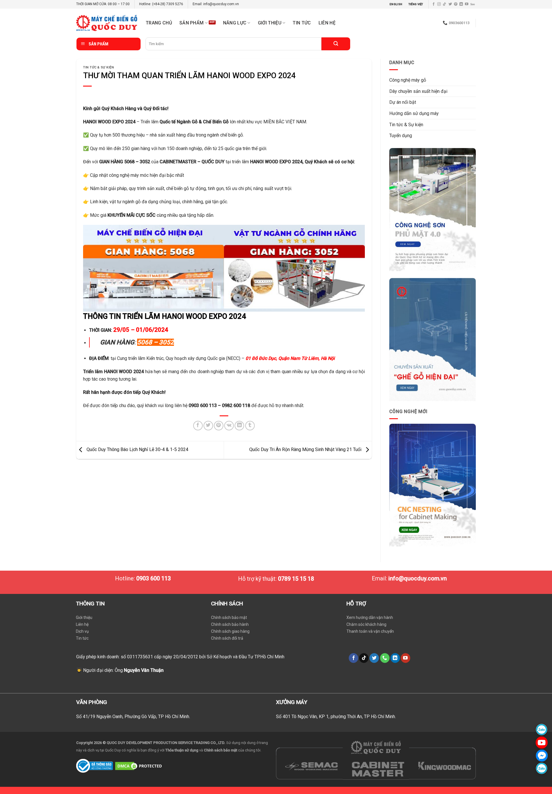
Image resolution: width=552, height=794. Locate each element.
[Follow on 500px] (472, 4)
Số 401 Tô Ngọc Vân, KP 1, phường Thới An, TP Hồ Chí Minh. (336, 716)
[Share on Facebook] (198, 425)
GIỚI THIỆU (269, 23)
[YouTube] (542, 742)
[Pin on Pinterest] (218, 425)
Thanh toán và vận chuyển (370, 631)
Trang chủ (159, 23)
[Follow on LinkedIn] (461, 4)
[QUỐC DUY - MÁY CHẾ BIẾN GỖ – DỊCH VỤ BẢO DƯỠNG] (106, 23)
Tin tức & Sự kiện (98, 67)
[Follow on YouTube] (466, 4)
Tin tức (302, 23)
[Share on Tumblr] (250, 425)
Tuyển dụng (400, 135)
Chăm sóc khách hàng (366, 624)
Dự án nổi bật (402, 102)
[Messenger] (542, 755)
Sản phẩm (191, 23)
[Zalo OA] (542, 768)
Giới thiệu (84, 617)
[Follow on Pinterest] (455, 4)
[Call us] (385, 658)
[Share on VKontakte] (229, 425)
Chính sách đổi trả (227, 638)
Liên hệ (327, 23)
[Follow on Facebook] (433, 4)
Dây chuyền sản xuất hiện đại (418, 91)
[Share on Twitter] (208, 425)
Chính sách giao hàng (230, 631)
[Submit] (335, 43)
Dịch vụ (82, 631)
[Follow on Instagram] (439, 4)
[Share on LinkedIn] (239, 425)
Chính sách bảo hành (230, 624)
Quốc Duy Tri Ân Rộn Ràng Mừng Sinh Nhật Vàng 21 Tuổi (306, 449)
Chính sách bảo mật (229, 617)
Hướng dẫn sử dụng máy (414, 113)
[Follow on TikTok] (444, 4)
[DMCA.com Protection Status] (139, 765)
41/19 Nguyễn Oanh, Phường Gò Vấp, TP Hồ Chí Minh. (136, 716)
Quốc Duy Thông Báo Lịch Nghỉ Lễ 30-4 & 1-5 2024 (136, 449)
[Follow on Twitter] (450, 4)
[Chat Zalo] (542, 729)
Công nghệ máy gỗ (407, 80)
